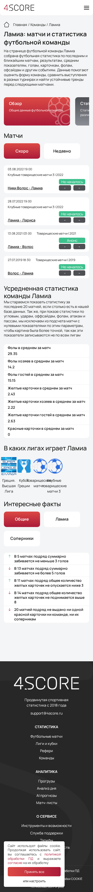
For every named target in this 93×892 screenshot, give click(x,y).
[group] (37, 111)
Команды (46, 758)
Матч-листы (46, 802)
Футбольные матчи (46, 736)
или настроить (34, 881)
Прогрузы (46, 781)
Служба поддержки (46, 833)
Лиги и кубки (46, 743)
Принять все (34, 871)
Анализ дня (46, 788)
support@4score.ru (46, 713)
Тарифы (46, 840)
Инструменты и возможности (46, 825)
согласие (15, 862)
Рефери (46, 750)
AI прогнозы (46, 795)
